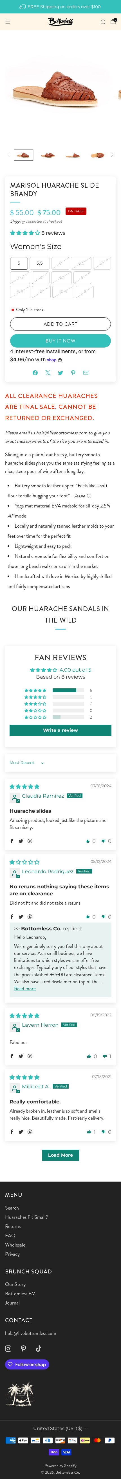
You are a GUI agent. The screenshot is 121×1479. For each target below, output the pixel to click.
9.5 (20, 291)
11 (85, 291)
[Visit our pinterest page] (23, 1348)
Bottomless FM (20, 1293)
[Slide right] (111, 155)
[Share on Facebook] (35, 373)
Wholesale (15, 1245)
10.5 (63, 291)
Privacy (12, 1254)
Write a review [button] (60, 730)
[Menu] (8, 22)
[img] (24, 787)
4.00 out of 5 (75, 670)
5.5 (40, 263)
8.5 (62, 277)
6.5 (81, 263)
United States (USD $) (57, 1428)
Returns (13, 1226)
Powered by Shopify (60, 1465)
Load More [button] (60, 1155)
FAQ (10, 1235)
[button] (25, 233)
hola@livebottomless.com (61, 432)
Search (12, 1208)
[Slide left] (10, 155)
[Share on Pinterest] (73, 373)
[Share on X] (48, 373)
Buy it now (60, 340)
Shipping (17, 221)
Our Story (15, 1284)
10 (41, 291)
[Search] (103, 22)
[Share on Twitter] (60, 373)
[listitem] (60, 6)
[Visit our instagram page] (8, 1348)
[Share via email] (86, 373)
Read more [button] (25, 988)
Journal (12, 1302)
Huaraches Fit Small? (26, 1217)
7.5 (20, 277)
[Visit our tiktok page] (38, 1348)
